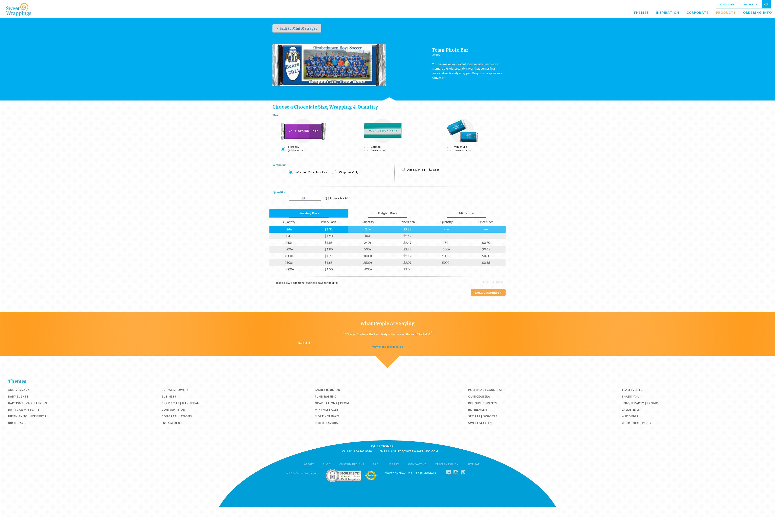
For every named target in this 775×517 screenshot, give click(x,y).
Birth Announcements (27, 416)
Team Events (632, 389)
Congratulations (176, 416)
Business (168, 396)
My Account (726, 4)
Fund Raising (326, 396)
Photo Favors (326, 423)
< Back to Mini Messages (297, 28)
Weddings (630, 416)
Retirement (477, 409)
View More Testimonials (387, 346)
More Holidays (327, 416)
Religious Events (482, 403)
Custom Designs (351, 464)
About (309, 464)
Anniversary (18, 389)
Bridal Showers (175, 389)
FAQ (376, 464)
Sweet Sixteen (480, 423)
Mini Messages (327, 409)
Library (393, 464)
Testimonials (426, 473)
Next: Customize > (488, 292)
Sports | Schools (483, 416)
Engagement (171, 423)
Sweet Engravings (398, 473)
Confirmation (173, 409)
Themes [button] (641, 12)
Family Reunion (327, 389)
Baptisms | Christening (27, 403)
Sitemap (473, 464)
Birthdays (16, 423)
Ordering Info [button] (757, 12)
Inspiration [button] (667, 12)
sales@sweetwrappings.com (415, 451)
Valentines (631, 409)
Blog (326, 464)
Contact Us (750, 4)
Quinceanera (479, 396)
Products (726, 12)
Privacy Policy (447, 464)
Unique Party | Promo (640, 403)
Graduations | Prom (332, 403)
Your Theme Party (637, 423)
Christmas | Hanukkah (180, 403)
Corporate (698, 12)
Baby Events (18, 396)
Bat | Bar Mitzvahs (24, 409)
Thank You (631, 396)
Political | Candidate (486, 389)
